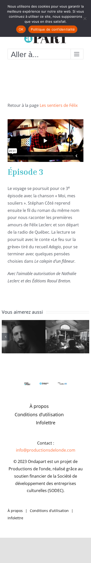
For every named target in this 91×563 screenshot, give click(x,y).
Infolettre (45, 423)
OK (21, 29)
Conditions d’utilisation (39, 414)
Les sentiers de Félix (59, 105)
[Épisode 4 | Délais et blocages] (24, 337)
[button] (5, 336)
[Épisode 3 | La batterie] (67, 337)
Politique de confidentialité (53, 29)
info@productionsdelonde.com (45, 450)
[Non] (84, 18)
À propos (39, 406)
